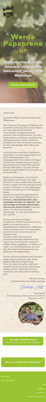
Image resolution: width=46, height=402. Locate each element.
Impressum (41, 389)
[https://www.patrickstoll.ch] (22, 11)
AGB (43, 385)
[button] (41, 24)
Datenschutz (40, 393)
